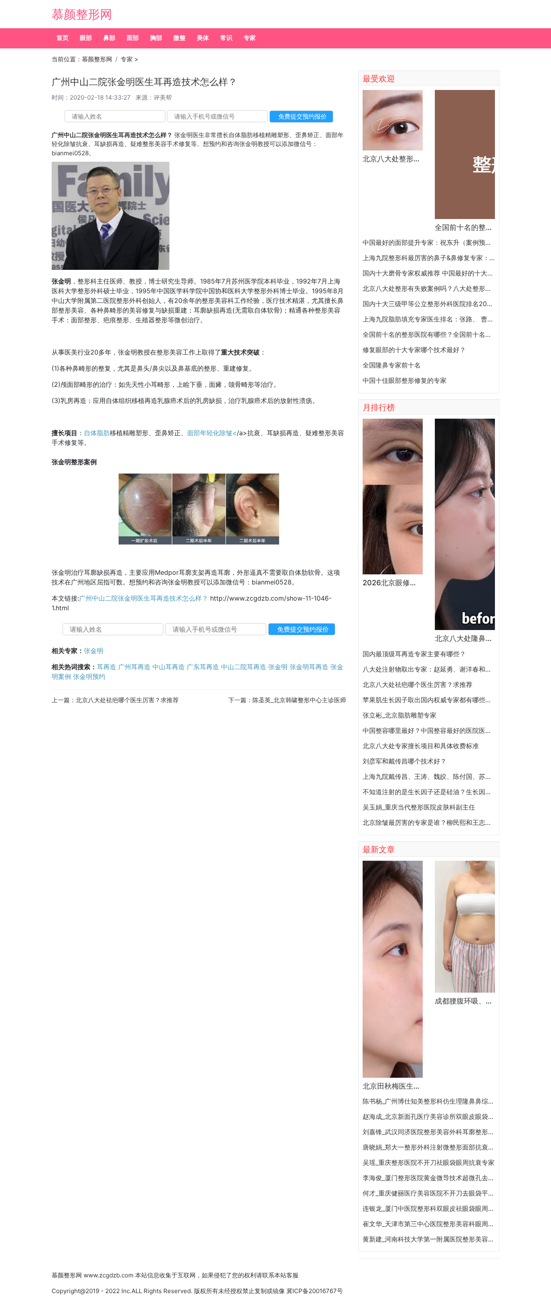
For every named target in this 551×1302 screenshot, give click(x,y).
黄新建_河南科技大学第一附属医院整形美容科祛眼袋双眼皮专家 (429, 1239)
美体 (203, 38)
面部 (133, 38)
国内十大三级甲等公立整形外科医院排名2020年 (429, 303)
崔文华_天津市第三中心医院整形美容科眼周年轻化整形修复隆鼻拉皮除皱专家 (429, 1224)
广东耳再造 (203, 667)
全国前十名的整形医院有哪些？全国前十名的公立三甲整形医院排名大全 (429, 334)
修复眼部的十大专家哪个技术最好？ (414, 349)
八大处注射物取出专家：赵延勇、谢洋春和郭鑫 (429, 669)
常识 (226, 38)
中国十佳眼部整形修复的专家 (405, 380)
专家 (250, 38)
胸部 (156, 38)
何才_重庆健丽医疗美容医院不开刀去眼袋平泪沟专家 (429, 1193)
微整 (179, 38)
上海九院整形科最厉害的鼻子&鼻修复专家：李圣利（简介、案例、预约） (429, 258)
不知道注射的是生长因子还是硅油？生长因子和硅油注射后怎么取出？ (429, 792)
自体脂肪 (97, 433)
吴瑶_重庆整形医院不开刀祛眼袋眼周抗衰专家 (429, 1162)
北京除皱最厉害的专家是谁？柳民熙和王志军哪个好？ (429, 822)
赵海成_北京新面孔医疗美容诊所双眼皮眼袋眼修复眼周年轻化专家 (429, 1116)
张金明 (93, 651)
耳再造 (106, 667)
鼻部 (109, 38)
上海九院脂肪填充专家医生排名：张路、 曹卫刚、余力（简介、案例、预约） (429, 319)
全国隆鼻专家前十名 (392, 365)
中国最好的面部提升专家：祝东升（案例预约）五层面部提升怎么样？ (429, 242)
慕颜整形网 (82, 14)
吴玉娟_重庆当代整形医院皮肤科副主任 (419, 807)
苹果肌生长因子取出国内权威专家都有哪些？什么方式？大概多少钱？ (429, 700)
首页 (62, 38)
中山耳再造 (168, 667)
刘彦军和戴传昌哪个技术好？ (405, 761)
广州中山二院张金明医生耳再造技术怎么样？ (143, 598)
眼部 (86, 38)
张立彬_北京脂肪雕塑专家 (399, 715)
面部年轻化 (203, 433)
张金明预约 (89, 676)
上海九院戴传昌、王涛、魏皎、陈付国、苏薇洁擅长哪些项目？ (429, 776)
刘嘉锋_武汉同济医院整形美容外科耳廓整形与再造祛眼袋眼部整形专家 (429, 1132)
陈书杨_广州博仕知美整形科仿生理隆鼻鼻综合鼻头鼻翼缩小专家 (429, 1101)
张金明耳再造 (309, 667)
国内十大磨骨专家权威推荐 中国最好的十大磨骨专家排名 (429, 273)
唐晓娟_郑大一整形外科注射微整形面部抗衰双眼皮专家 (429, 1147)
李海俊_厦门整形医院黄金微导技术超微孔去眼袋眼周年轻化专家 (429, 1178)
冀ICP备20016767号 (314, 1291)
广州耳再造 (134, 667)
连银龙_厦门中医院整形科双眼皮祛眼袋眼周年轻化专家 (429, 1208)
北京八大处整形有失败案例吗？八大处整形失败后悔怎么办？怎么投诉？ (429, 288)
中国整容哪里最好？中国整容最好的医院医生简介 (429, 730)
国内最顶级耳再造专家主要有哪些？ (414, 654)
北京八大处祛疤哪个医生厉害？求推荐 (127, 700)
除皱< (228, 433)
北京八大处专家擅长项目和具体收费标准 (421, 746)
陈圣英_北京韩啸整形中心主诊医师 (299, 700)
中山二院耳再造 (243, 667)
